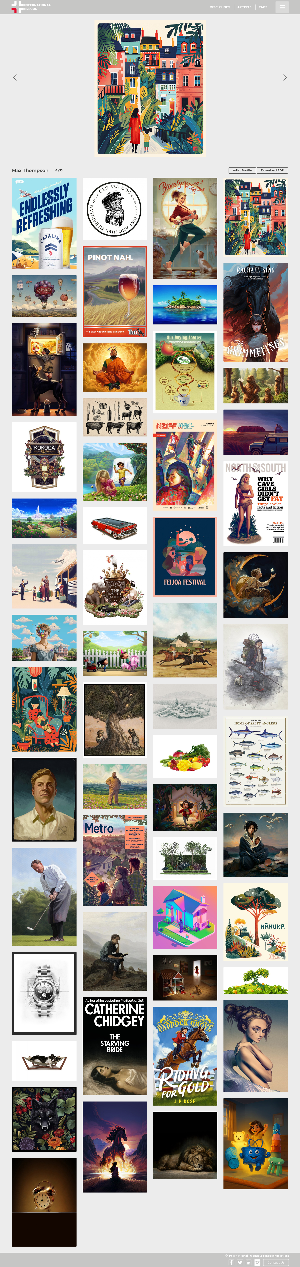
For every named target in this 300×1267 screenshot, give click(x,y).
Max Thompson (30, 170)
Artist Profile (242, 170)
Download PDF (272, 170)
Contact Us (276, 1262)
